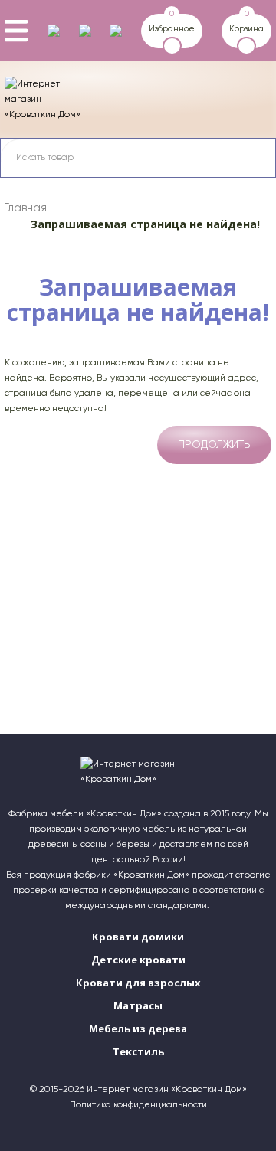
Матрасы (138, 1005)
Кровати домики (138, 936)
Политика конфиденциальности (138, 1105)
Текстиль (138, 1051)
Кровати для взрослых (138, 982)
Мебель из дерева (138, 1028)
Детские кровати (138, 959)
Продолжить (214, 445)
